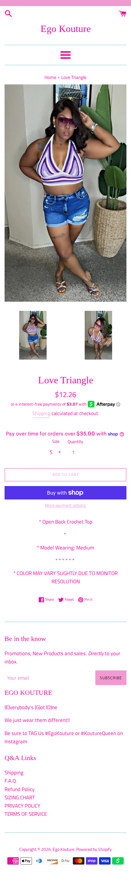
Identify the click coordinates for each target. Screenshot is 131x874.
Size (55, 441)
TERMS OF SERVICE (26, 814)
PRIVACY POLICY (22, 806)
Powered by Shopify (94, 849)
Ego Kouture (66, 28)
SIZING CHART (20, 797)
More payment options (65, 505)
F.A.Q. (11, 781)
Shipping (41, 413)
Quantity (75, 442)
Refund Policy (19, 789)
